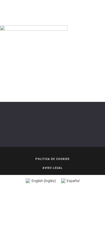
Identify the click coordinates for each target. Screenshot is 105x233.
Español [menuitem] (73, 181)
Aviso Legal (53, 168)
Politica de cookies (52, 159)
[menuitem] (40, 181)
